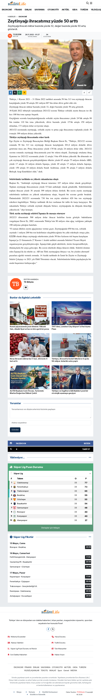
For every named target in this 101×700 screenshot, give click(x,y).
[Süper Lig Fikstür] (90, 537)
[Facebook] (48, 629)
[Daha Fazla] (24, 93)
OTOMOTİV (53, 10)
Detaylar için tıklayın (50, 528)
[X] (53, 629)
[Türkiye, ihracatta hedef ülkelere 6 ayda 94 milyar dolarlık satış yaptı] (71, 345)
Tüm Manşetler (60, 649)
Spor (60, 671)
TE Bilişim (29, 282)
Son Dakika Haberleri (18, 655)
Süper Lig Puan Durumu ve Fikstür (24, 649)
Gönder (15, 430)
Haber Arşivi (59, 655)
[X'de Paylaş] (15, 93)
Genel (66, 671)
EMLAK (28, 10)
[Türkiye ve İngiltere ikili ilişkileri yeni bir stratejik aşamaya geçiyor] (71, 377)
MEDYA (73, 671)
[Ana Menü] (91, 3)
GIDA (74, 10)
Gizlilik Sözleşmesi (50, 692)
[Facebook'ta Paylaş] (10, 93)
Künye (18, 692)
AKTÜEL (65, 10)
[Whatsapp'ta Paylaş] (19, 93)
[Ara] (87, 3)
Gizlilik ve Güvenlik (37, 694)
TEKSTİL (44, 671)
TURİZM (84, 10)
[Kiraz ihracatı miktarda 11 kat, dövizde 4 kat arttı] (30, 345)
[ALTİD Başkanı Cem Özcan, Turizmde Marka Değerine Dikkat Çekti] (30, 377)
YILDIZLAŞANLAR (31, 671)
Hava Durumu (60, 637)
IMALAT (52, 671)
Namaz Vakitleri (17, 643)
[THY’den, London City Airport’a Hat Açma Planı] (71, 313)
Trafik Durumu (59, 643)
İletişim (31, 692)
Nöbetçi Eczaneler (18, 637)
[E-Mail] (26, 288)
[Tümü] (90, 458)
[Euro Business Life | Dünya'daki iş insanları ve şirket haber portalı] (17, 3)
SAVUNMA (39, 10)
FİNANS (18, 10)
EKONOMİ (7, 10)
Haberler (12, 17)
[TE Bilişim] (16, 284)
